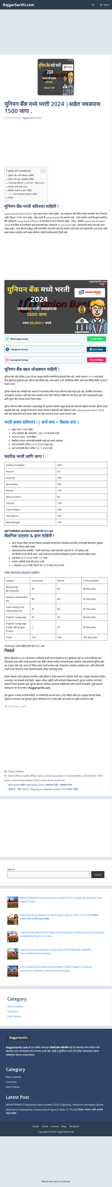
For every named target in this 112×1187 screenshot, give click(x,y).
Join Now (98, 338)
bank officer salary (34, 775)
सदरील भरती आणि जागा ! (18, 186)
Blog (64, 1126)
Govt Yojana (14, 1016)
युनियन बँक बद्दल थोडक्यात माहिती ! (21, 179)
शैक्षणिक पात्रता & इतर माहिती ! (20, 190)
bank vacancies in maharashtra (64, 775)
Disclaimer (74, 1126)
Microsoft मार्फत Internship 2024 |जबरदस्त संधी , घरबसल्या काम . (40, 784)
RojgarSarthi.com (18, 4)
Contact (55, 1126)
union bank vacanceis (52, 780)
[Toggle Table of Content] (41, 171)
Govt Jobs (12, 1011)
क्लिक (64, 422)
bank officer (15, 775)
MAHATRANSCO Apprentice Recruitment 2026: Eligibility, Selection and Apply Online (54, 1104)
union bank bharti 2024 (25, 780)
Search (11, 869)
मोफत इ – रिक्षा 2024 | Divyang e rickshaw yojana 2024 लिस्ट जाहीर (43, 789)
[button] (93, 4)
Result (36, 1126)
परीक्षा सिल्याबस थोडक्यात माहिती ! (25, 194)
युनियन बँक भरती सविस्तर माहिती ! (21, 175)
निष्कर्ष (10, 197)
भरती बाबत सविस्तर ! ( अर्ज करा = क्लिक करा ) (26, 182)
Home (45, 1126)
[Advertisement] (56, 32)
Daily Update (16, 771)
